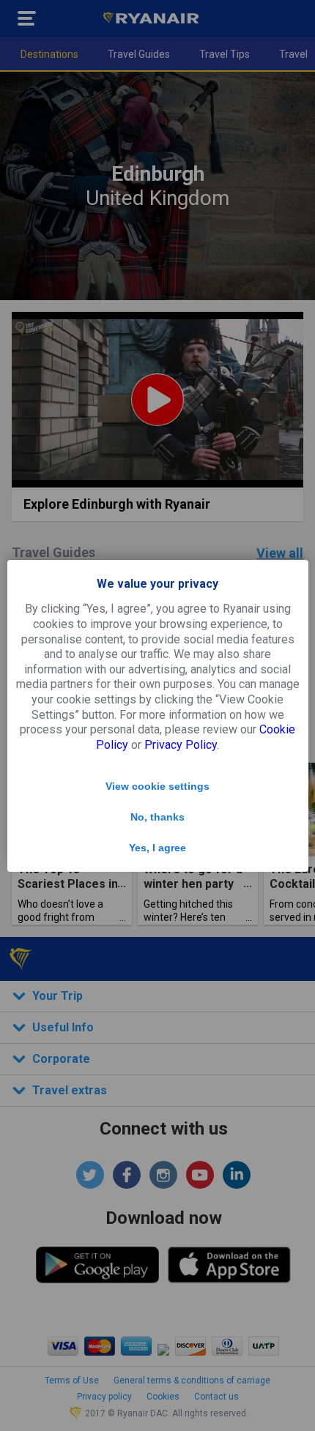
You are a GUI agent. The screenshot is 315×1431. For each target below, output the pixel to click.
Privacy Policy (180, 745)
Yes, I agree (157, 847)
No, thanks (157, 817)
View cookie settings (157, 786)
